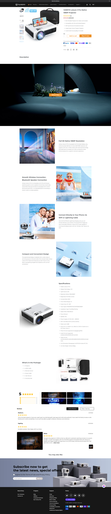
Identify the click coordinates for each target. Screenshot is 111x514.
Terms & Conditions (54, 503)
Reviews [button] (19, 408)
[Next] (57, 25)
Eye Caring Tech (37, 499)
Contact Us (20, 496)
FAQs (50, 494)
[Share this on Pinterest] (73, 50)
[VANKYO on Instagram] (84, 495)
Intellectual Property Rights (56, 510)
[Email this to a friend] (76, 50)
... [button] (56, 442)
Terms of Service (53, 501)
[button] (67, 15)
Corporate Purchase (38, 497)
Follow (67, 490)
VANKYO (71, 502)
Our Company (21, 494)
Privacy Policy (52, 505)
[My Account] (87, 4)
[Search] (90, 4)
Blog (35, 494)
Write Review (72, 408)
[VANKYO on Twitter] (67, 495)
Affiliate (35, 496)
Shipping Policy (53, 497)
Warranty (51, 496)
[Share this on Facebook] (71, 50)
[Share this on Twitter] (68, 50)
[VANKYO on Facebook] (71, 495)
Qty (64, 33)
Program (36, 490)
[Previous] (27, 25)
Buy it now (85, 36)
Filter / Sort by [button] (86, 408)
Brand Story (21, 490)
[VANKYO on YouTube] (75, 495)
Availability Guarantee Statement (54, 507)
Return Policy (52, 499)
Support (51, 490)
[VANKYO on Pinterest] (79, 495)
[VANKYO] (20, 5)
